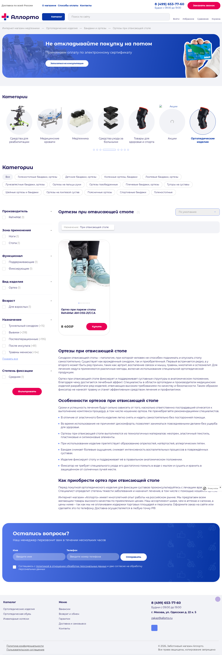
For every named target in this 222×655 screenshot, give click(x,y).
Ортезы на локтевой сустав (62, 192)
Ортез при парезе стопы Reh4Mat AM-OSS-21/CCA (78, 311)
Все (8, 177)
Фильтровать (27, 391)
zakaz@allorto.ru (162, 618)
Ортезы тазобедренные (103, 184)
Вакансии (64, 609)
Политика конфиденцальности (25, 645)
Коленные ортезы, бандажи (120, 177)
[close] (220, 488)
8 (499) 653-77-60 (169, 4)
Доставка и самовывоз (72, 623)
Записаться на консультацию (67, 63)
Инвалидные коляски (16, 618)
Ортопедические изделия (19, 609)
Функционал (12, 256)
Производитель (15, 211)
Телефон (72, 550)
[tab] (94, 150)
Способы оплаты (68, 5)
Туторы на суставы (178, 184)
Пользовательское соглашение (25, 649)
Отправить (133, 557)
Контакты (86, 5)
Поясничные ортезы (100, 192)
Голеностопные (163, 192)
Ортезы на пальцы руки (67, 184)
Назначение (12, 319)
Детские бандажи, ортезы (80, 177)
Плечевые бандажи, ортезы (142, 184)
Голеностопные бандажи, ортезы (37, 177)
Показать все (10, 358)
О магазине (49, 5)
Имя (15, 550)
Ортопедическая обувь (17, 613)
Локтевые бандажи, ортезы (161, 177)
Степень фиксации (17, 370)
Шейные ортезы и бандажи (22, 192)
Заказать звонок (204, 5)
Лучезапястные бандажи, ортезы (25, 184)
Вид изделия (12, 281)
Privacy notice (213, 488)
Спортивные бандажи (133, 192)
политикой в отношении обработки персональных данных (71, 566)
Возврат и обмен (69, 613)
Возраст (8, 300)
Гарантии (64, 618)
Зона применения (16, 230)
